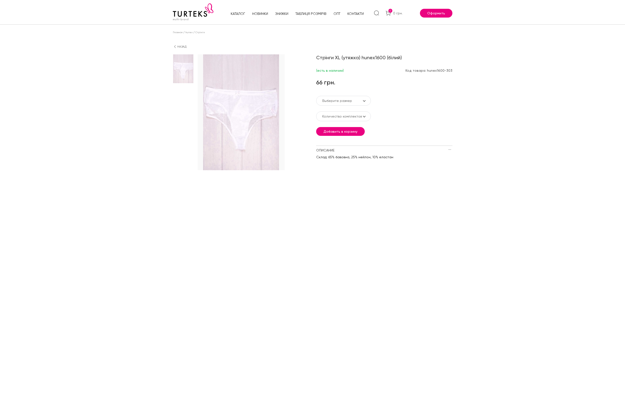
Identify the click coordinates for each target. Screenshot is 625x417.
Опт (336, 14)
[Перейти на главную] (193, 11)
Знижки (281, 14)
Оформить (436, 13)
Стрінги (200, 32)
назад (182, 46)
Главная (178, 32)
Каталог (238, 14)
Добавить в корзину (340, 131)
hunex (189, 32)
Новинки (260, 14)
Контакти (355, 14)
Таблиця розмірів (310, 14)
